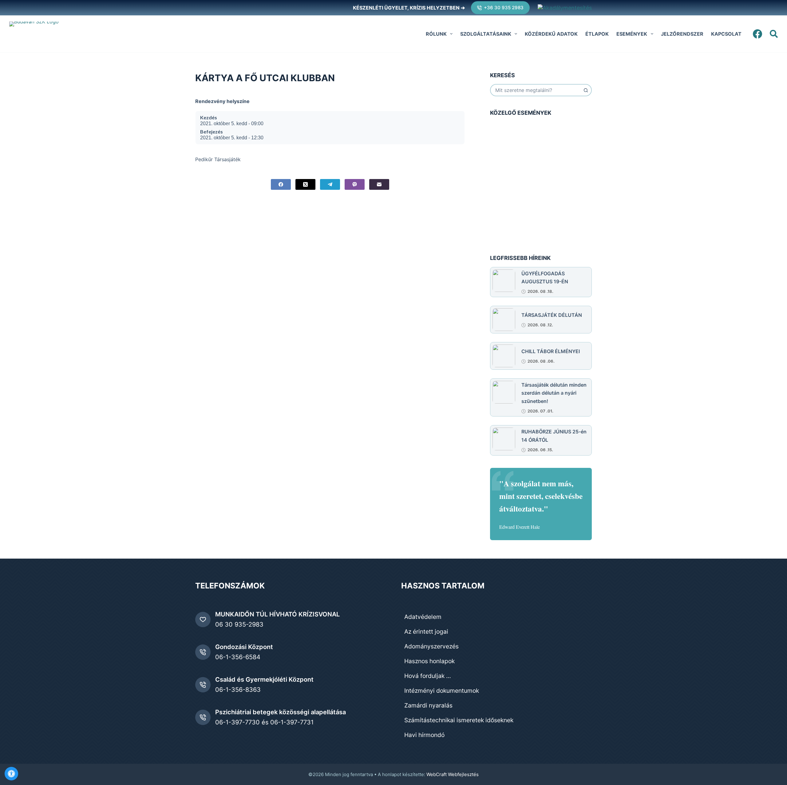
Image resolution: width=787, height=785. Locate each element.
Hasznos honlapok (429, 661)
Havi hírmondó (424, 735)
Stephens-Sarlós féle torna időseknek (549, 199)
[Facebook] (757, 33)
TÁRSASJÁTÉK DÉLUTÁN (551, 315)
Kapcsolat (726, 34)
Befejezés (211, 131)
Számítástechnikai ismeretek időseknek (458, 720)
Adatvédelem (422, 616)
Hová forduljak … (427, 675)
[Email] (379, 184)
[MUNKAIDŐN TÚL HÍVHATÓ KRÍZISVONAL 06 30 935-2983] (203, 619)
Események (631, 34)
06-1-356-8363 (238, 689)
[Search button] (585, 90)
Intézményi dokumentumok (441, 690)
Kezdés (208, 117)
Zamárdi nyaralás (428, 705)
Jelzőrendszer (682, 34)
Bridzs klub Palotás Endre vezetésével (550, 177)
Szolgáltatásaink (485, 34)
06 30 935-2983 (239, 624)
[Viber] (355, 184)
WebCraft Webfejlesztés (452, 774)
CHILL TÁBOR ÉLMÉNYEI (550, 351)
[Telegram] (330, 184)
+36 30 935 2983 (504, 7)
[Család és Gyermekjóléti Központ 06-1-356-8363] (203, 684)
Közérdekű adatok (551, 34)
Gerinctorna (524, 129)
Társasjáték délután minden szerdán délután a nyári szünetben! (554, 393)
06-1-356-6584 (237, 657)
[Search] (774, 34)
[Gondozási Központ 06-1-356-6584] (203, 652)
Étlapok (597, 34)
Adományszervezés (431, 646)
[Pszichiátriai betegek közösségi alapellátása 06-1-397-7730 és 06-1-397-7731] (203, 717)
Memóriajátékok (528, 151)
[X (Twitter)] (305, 184)
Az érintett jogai (426, 631)
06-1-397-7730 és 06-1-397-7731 (264, 722)
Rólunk (436, 34)
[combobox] (535, 90)
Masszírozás (525, 225)
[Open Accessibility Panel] (11, 773)
